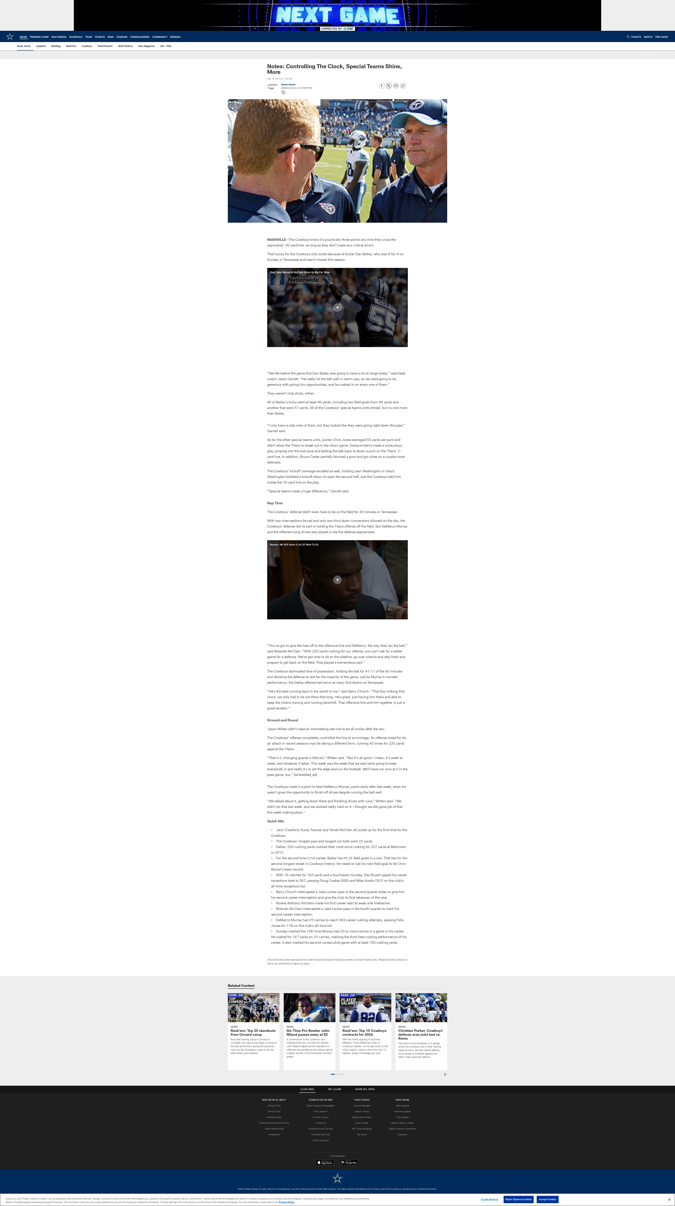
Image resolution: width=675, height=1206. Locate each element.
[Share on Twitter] (389, 87)
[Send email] (396, 87)
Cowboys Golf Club (320, 1134)
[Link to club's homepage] (10, 36)
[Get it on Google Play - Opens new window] (349, 1164)
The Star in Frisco (320, 1117)
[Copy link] (403, 86)
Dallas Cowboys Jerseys (402, 1123)
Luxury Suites (361, 1123)
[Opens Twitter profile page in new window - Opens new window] (283, 92)
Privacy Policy (274, 1105)
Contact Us (320, 1123)
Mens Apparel (402, 1105)
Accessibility (274, 1134)
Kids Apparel (403, 1117)
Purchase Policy (274, 1117)
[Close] (669, 1199)
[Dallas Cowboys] (337, 1179)
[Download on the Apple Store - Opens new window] (324, 1163)
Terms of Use (274, 1111)
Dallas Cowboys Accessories (402, 1128)
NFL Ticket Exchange (361, 1128)
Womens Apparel (402, 1111)
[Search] (628, 36)
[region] (337, 1200)
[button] (337, 307)
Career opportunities (274, 1128)
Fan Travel (362, 1134)
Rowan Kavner (288, 84)
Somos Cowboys (320, 1140)
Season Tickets (362, 1111)
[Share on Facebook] (382, 87)
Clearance (402, 1134)
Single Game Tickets (361, 1117)
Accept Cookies (547, 1199)
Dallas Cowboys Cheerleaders (321, 1105)
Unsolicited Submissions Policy (274, 1123)
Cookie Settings (489, 1199)
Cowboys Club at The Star (320, 1128)
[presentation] (445, 1075)
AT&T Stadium (320, 1111)
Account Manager (361, 1105)
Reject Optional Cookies (519, 1199)
